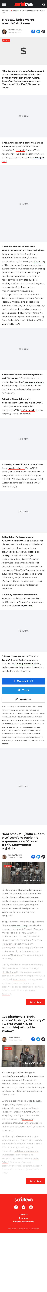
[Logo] (23, 1199)
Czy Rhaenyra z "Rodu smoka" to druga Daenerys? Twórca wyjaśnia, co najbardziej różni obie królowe (23, 1024)
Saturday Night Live (32, 730)
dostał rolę (39, 261)
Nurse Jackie (11, 727)
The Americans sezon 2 (21, 740)
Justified (30, 717)
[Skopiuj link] (43, 32)
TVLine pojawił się (23, 663)
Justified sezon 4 (14, 720)
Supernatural (33, 737)
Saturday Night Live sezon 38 (14, 734)
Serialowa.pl (6, 10)
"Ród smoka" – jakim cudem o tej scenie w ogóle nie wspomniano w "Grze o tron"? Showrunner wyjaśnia (23, 841)
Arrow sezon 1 (20, 707)
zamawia (20, 150)
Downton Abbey (35, 707)
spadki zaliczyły (16, 468)
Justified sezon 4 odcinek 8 (33, 720)
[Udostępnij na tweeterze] (38, 32)
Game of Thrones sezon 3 (28, 710)
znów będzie (28, 410)
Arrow (10, 707)
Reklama (23, 1218)
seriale (30, 734)
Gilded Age (6, 713)
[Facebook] (16, 1207)
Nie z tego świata (24, 724)
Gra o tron (17, 713)
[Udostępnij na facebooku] (33, 32)
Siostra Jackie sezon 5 (17, 737)
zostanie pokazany (34, 382)
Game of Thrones (9, 710)
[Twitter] (23, 1207)
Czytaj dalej (35, 1002)
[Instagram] (31, 1207)
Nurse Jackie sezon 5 (26, 727)
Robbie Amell (17, 730)
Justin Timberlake (9, 724)
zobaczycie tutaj (23, 605)
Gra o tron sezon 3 (31, 713)
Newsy (15, 10)
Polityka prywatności (23, 1222)
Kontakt (23, 1215)
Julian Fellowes (19, 717)
